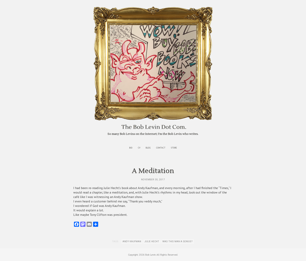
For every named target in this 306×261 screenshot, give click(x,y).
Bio (130, 147)
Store (174, 147)
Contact (160, 147)
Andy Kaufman (132, 241)
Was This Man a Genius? (177, 241)
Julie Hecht (151, 241)
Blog (148, 147)
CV (139, 147)
